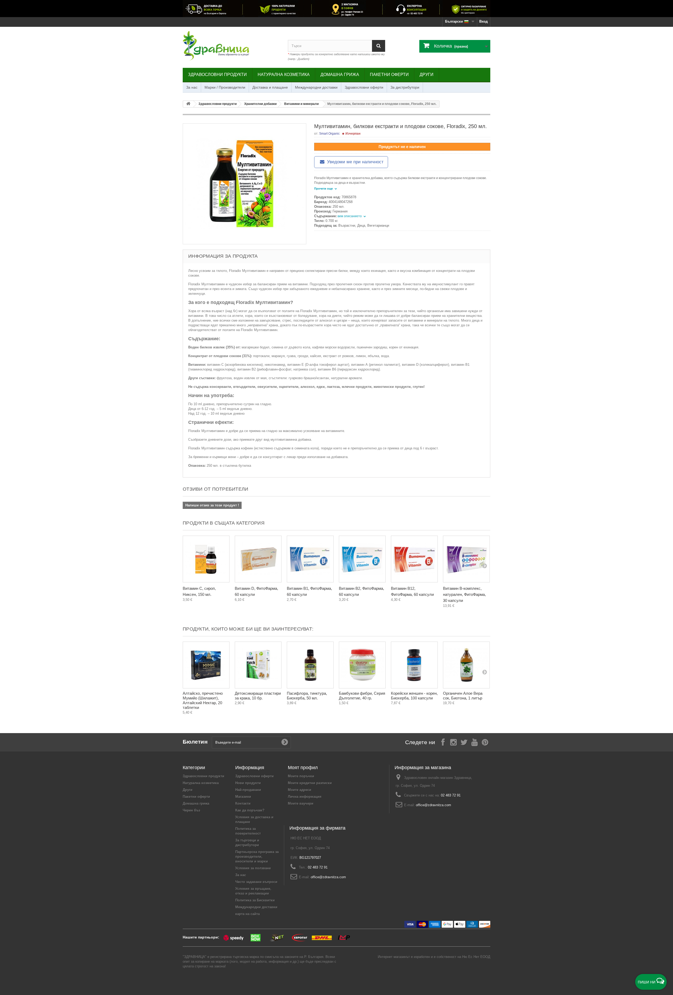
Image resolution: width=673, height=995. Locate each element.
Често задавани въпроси (256, 882)
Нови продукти (248, 783)
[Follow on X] (464, 742)
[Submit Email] (284, 742)
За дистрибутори (404, 87)
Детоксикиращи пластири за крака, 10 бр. (258, 695)
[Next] (484, 565)
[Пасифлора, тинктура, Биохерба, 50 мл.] (310, 665)
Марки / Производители (225, 87)
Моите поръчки (301, 776)
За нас (191, 87)
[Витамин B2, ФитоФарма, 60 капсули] (362, 559)
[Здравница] (336, 8)
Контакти (243, 803)
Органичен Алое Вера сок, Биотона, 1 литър (462, 695)
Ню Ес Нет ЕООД (476, 957)
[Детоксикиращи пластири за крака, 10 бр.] (258, 665)
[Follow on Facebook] (443, 742)
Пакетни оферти (389, 74)
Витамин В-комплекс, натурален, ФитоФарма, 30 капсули (464, 594)
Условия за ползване (253, 868)
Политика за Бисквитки (255, 900)
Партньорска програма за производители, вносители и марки (257, 856)
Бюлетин (195, 742)
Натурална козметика (284, 74)
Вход (483, 21)
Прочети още (324, 188)
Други (427, 74)
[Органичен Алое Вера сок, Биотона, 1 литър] (466, 665)
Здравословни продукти (217, 74)
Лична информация (305, 797)
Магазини (243, 797)
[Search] (378, 46)
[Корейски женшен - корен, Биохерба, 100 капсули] (414, 665)
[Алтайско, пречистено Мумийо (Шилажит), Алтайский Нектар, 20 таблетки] (206, 665)
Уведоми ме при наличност (355, 161)
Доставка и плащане (270, 87)
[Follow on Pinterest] (485, 742)
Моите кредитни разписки (310, 783)
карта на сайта (247, 914)
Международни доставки (316, 87)
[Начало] (188, 104)
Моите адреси (299, 790)
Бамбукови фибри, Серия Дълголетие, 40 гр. (362, 695)
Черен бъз (191, 810)
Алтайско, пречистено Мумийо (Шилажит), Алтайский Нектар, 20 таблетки (203, 700)
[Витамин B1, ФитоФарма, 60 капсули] (310, 559)
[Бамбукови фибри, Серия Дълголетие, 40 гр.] (362, 665)
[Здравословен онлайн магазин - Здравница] (231, 46)
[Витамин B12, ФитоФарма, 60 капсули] (414, 559)
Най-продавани (248, 790)
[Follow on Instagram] (453, 742)
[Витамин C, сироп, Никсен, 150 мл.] (206, 559)
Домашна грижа (339, 74)
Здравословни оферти (364, 87)
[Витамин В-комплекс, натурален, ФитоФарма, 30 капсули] (466, 559)
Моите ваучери (300, 803)
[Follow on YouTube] (474, 742)
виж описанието (350, 216)
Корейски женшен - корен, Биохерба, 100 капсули (414, 695)
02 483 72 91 (451, 795)
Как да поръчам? (249, 810)
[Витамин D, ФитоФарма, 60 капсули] (258, 559)
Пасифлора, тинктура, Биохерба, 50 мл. (307, 695)
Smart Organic (329, 133)
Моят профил (303, 767)
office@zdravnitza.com (433, 805)
